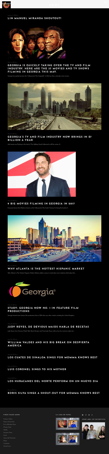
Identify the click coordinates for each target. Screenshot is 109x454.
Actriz (5, 435)
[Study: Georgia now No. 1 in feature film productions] (33, 290)
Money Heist (7, 427)
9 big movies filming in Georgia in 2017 (41, 204)
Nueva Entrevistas (8, 421)
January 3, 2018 (12, 15)
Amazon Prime (7, 432)
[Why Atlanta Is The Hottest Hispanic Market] (54, 238)
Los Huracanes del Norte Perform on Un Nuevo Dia (53, 381)
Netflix (5, 430)
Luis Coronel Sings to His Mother (37, 369)
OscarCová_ (7, 446)
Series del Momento (9, 438)
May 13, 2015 (11, 366)
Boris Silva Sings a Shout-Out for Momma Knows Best (54, 393)
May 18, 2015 (11, 354)
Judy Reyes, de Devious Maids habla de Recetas (48, 327)
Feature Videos (8, 419)
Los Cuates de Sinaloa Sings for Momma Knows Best (53, 357)
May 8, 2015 (11, 378)
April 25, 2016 (11, 339)
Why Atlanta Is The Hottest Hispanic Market (46, 269)
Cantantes (6, 443)
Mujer (5, 440)
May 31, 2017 (11, 62)
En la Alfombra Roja (9, 424)
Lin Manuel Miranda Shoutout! (34, 18)
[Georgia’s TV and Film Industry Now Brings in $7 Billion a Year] (54, 106)
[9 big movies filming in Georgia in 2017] (42, 174)
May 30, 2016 (11, 324)
